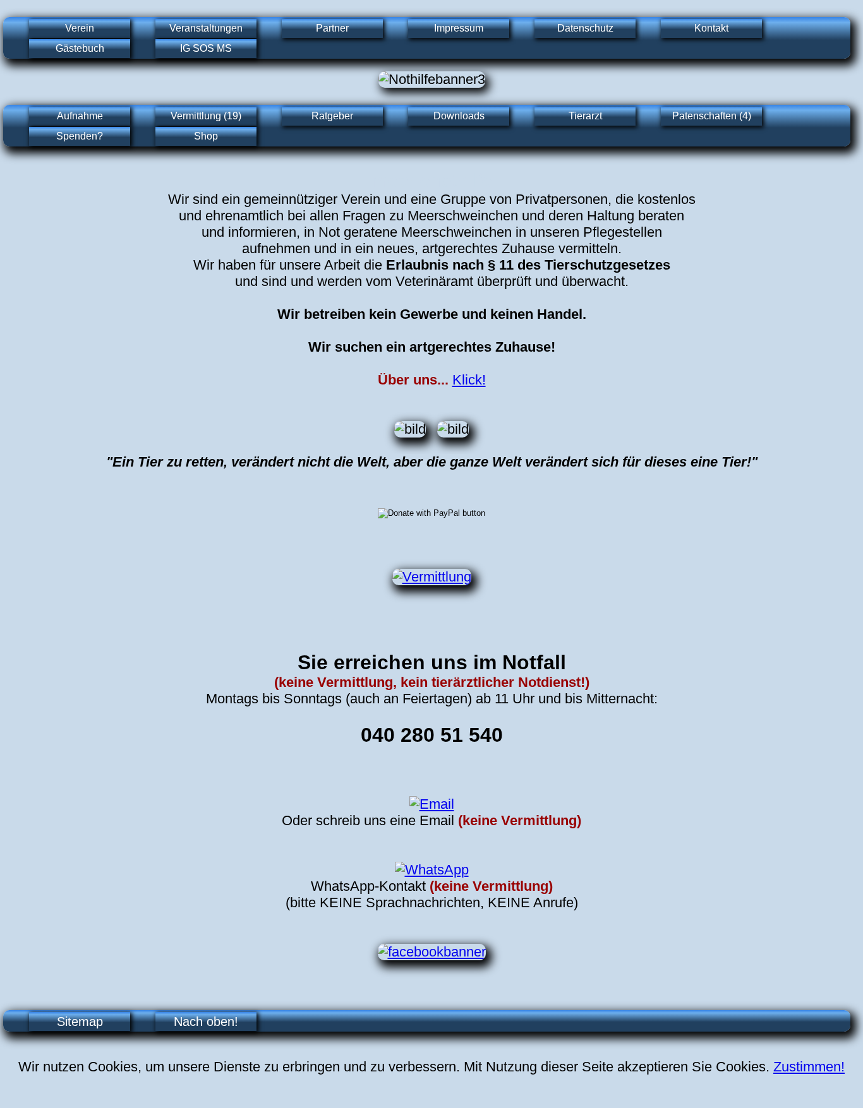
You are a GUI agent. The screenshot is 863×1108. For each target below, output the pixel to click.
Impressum (458, 28)
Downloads (459, 115)
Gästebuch (80, 48)
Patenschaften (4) (711, 115)
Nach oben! (206, 1021)
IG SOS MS (206, 48)
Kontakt (711, 28)
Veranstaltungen (206, 28)
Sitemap (80, 1021)
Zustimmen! (809, 1067)
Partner (332, 28)
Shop (206, 136)
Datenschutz (585, 28)
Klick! (469, 380)
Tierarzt (585, 115)
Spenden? (79, 136)
